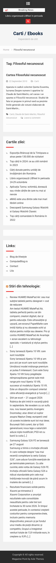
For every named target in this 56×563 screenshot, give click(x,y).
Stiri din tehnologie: (24, 286)
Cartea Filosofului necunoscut (26, 75)
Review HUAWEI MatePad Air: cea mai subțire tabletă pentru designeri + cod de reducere (30, 301)
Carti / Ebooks (28, 33)
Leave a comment (32, 118)
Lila (12, 270)
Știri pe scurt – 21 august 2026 (26, 397)
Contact (14, 266)
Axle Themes (37, 559)
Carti (36, 81)
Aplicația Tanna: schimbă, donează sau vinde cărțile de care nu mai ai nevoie (28, 190)
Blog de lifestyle (18, 256)
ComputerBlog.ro (19, 261)
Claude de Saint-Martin (25, 114)
